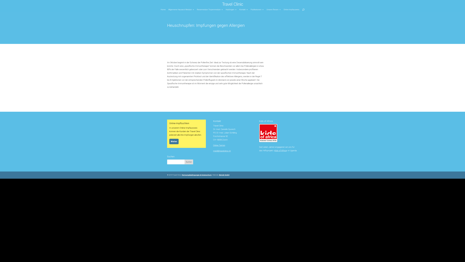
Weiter (174, 141)
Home (163, 10)
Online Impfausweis (291, 10)
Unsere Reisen (273, 10)
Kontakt (242, 10)
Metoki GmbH (224, 175)
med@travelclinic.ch (222, 151)
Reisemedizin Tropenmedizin (209, 10)
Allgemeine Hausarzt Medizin (180, 10)
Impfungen (230, 10)
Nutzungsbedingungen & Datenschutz (197, 175)
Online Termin (219, 145)
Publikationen (256, 10)
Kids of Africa (281, 150)
